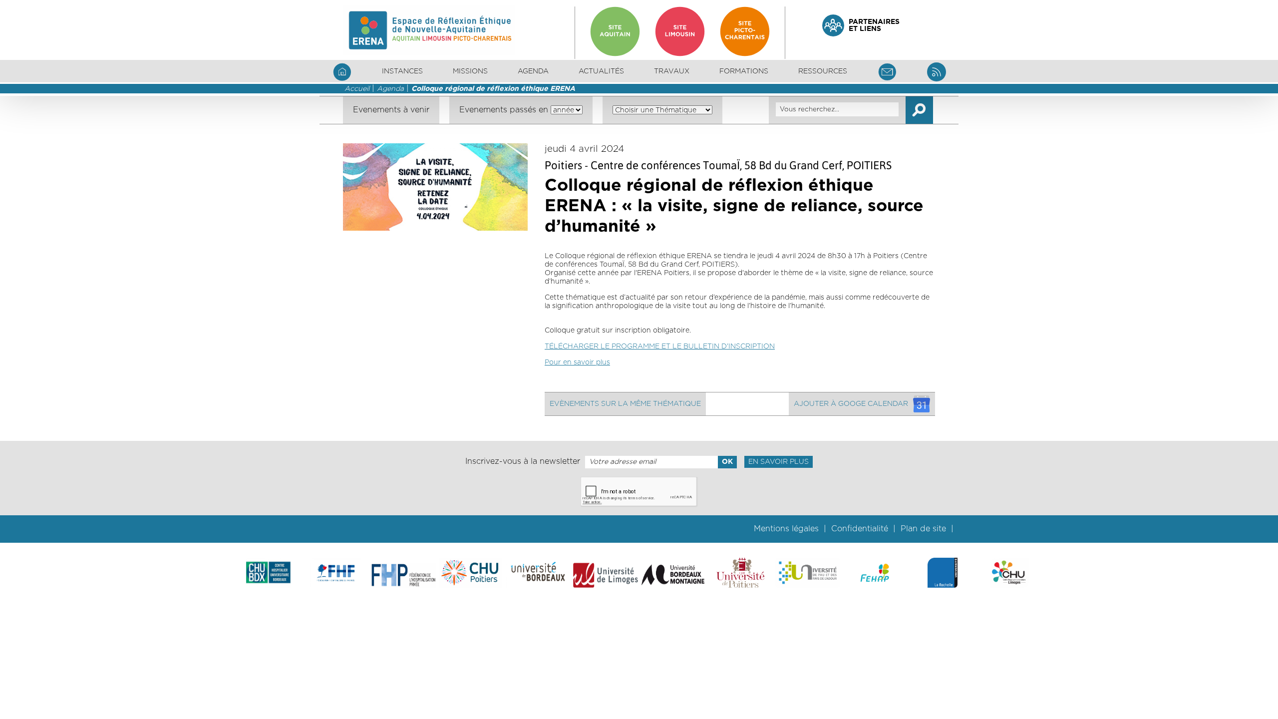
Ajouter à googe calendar (851, 403)
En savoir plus (778, 461)
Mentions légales (786, 529)
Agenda (533, 71)
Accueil (356, 88)
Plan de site (923, 529)
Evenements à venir (391, 110)
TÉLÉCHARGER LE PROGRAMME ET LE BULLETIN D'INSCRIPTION (660, 346)
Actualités (601, 71)
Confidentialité (859, 529)
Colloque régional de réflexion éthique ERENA (493, 88)
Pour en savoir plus (577, 362)
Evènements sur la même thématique (625, 403)
